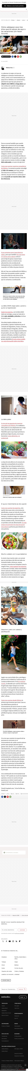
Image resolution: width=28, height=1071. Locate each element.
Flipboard (18, 57)
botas (3, 968)
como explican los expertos (18, 566)
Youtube (10, 941)
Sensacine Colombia (19, 1055)
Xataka (3, 1005)
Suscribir (22, 930)
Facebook (12, 57)
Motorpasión (17, 1026)
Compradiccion (5, 1041)
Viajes (16, 962)
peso (13, 793)
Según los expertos (7, 312)
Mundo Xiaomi (5, 1015)
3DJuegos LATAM (18, 1048)
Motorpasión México (19, 1060)
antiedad (16, 974)
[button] (10, 68)
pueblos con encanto (8, 974)
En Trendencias (6, 294)
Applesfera (4, 1010)
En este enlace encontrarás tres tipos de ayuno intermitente (13, 525)
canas (23, 20)
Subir (21, 997)
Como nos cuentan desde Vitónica (11, 700)
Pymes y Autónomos (19, 1038)
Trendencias (4, 1036)
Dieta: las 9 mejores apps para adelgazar (12, 497)
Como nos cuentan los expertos (10, 508)
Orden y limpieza (19, 971)
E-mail (21, 57)
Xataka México (5, 1048)
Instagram (13, 941)
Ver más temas (6, 980)
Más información (23, 1069)
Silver (3, 965)
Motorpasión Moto (18, 1028)
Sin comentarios (6, 56)
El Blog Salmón (17, 1036)
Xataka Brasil (5, 1051)
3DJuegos (16, 1005)
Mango (12, 20)
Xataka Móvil (5, 1008)
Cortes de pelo (18, 968)
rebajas (18, 20)
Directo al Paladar (6, 1026)
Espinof (16, 1018)
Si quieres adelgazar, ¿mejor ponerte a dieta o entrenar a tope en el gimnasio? (13, 732)
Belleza (16, 965)
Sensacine (16, 1015)
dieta (18, 793)
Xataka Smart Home (6, 1013)
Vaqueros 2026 (16, 915)
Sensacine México (18, 1053)
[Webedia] (5, 998)
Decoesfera (4, 1038)
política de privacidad (19, 933)
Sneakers (4, 957)
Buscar (21, 989)
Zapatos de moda (7, 971)
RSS (16, 941)
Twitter (15, 57)
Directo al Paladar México (7, 1060)
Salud (8, 793)
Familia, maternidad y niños (20, 957)
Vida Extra (16, 1008)
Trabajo (4, 962)
